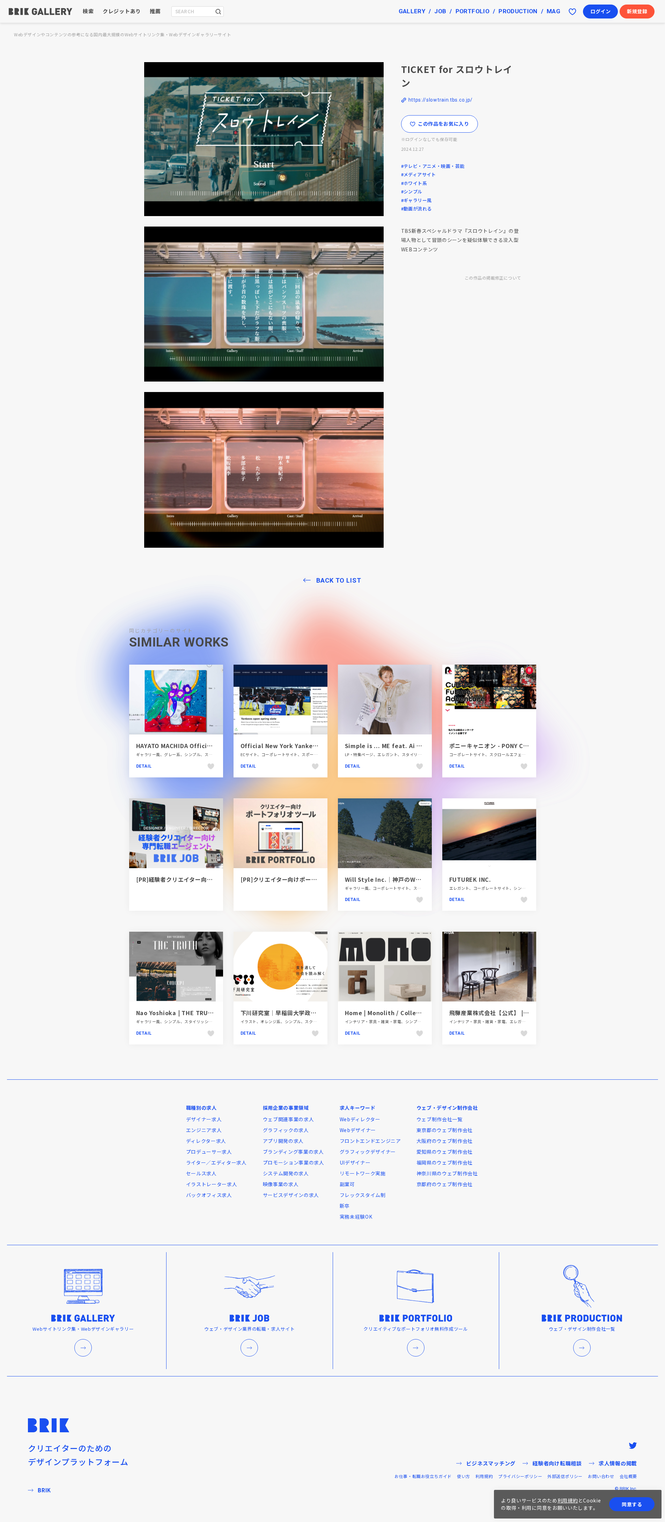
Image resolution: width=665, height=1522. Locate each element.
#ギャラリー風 (416, 200)
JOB (440, 11)
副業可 (347, 1184)
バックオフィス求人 (209, 1194)
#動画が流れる (416, 208)
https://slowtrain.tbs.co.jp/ (440, 100)
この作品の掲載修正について (493, 278)
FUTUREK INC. (470, 879)
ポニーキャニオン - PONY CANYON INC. (503, 745)
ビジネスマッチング (491, 1463)
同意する (632, 1504)
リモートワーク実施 (363, 1173)
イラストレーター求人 (211, 1184)
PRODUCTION (517, 11)
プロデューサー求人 (209, 1151)
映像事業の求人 (281, 1184)
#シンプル (411, 191)
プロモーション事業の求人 (293, 1162)
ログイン (600, 11)
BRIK (44, 1490)
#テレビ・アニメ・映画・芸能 (433, 166)
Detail (144, 766)
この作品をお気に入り (443, 123)
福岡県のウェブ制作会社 (444, 1162)
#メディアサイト (418, 174)
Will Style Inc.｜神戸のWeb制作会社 (396, 879)
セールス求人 (201, 1173)
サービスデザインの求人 (291, 1194)
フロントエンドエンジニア (370, 1140)
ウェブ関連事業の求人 (288, 1119)
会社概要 (628, 1476)
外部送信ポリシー (565, 1476)
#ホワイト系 (414, 183)
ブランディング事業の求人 (293, 1151)
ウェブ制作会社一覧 (439, 1119)
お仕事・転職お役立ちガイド (423, 1476)
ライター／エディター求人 (216, 1162)
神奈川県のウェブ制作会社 (447, 1173)
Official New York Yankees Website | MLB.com (309, 745)
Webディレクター (360, 1119)
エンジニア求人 (204, 1129)
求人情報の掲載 (618, 1463)
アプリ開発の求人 (283, 1140)
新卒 (345, 1205)
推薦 (155, 11)
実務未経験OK (356, 1216)
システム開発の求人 (286, 1173)
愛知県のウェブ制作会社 (444, 1151)
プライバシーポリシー (520, 1476)
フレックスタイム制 (363, 1194)
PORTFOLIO (472, 11)
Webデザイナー (358, 1129)
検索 (88, 11)
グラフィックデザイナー (368, 1151)
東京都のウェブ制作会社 (444, 1129)
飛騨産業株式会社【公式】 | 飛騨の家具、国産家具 (516, 1012)
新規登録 (637, 11)
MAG (553, 11)
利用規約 (484, 1476)
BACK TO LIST (338, 580)
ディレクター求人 (206, 1140)
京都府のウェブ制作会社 (444, 1184)
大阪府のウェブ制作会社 (444, 1140)
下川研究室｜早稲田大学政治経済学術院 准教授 (305, 1012)
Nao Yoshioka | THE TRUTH (176, 1012)
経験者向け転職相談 (557, 1463)
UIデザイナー (355, 1162)
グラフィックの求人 (286, 1129)
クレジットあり (122, 11)
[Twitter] (633, 1445)
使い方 (463, 1476)
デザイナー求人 (204, 1119)
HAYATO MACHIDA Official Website (188, 745)
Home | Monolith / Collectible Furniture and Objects (424, 1012)
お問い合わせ (601, 1476)
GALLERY (412, 11)
